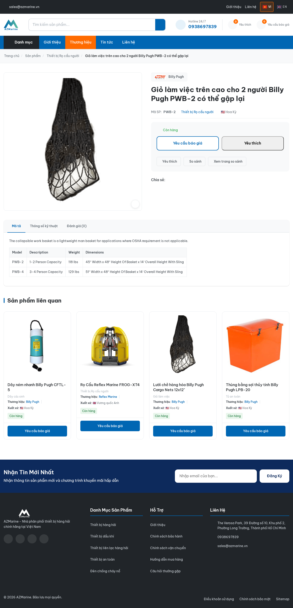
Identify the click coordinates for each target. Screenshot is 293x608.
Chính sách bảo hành (166, 536)
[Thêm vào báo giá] (66, 339)
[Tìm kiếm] (160, 24)
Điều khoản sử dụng (219, 599)
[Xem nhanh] (66, 318)
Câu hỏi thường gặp (165, 571)
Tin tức (106, 42)
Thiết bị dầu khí (102, 536)
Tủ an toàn (233, 396)
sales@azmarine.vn (24, 7)
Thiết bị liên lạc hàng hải (109, 548)
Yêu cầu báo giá (187, 143)
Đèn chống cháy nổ (105, 571)
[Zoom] (135, 204)
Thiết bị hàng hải (103, 525)
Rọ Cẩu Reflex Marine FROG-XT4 (110, 384)
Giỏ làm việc (161, 396)
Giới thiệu (233, 7)
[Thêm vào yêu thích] (66, 349)
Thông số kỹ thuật (44, 226)
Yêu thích (252, 143)
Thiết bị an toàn (102, 559)
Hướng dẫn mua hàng (166, 559)
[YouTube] (20, 538)
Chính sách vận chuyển (168, 548)
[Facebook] (8, 538)
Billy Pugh (32, 402)
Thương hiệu (80, 42)
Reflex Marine (108, 396)
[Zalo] (32, 538)
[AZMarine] (11, 24)
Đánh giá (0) (77, 226)
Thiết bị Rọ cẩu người (197, 112)
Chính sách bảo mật (255, 599)
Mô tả (16, 226)
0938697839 (228, 537)
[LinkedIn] (44, 538)
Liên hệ (250, 7)
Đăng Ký (274, 476)
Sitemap (282, 599)
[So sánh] (66, 328)
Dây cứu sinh (16, 396)
